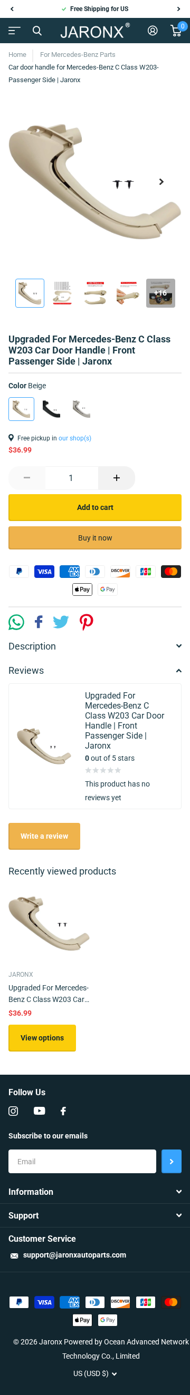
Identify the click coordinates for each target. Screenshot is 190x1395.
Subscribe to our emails (48, 1136)
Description (32, 646)
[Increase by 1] (116, 478)
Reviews (26, 670)
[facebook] (63, 1111)
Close (37, 30)
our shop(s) (75, 438)
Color (27, 385)
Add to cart (95, 507)
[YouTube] (39, 1111)
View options (42, 1038)
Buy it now (95, 538)
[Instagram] (13, 1111)
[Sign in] (153, 30)
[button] (11, 9)
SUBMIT (172, 1161)
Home (17, 54)
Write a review (44, 836)
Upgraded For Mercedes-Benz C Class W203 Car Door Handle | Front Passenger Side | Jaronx (48, 994)
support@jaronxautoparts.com (74, 1255)
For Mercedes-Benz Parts (78, 54)
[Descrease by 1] (26, 478)
